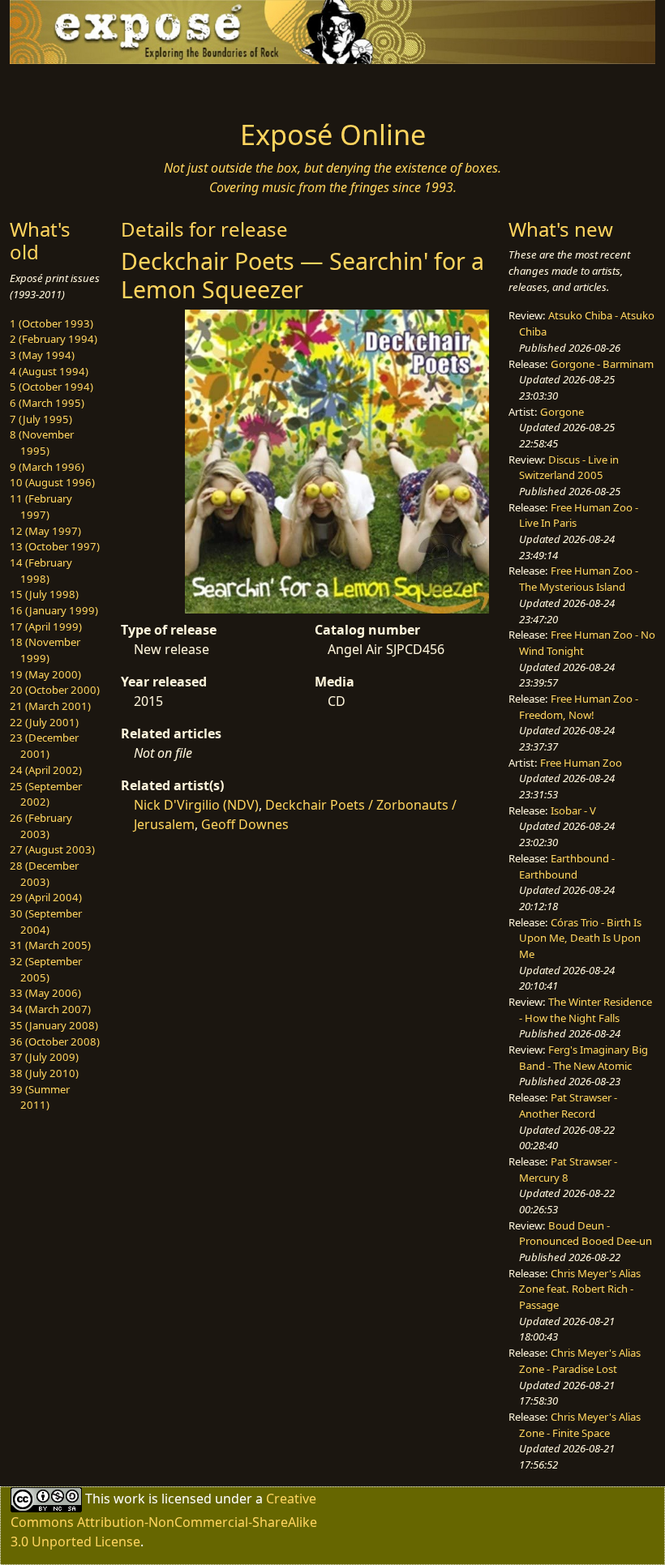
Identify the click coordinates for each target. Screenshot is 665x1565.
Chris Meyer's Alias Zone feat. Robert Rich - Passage (580, 1289)
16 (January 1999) (54, 610)
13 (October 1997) (55, 546)
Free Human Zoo (581, 762)
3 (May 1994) (42, 355)
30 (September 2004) (46, 921)
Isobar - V (573, 810)
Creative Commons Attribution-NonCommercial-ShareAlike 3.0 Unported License (164, 1519)
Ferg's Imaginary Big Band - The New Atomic (583, 1057)
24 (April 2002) (46, 770)
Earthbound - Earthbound (567, 866)
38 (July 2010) (44, 1073)
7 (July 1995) (41, 419)
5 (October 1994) (51, 386)
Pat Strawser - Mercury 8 (568, 1169)
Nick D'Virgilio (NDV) (196, 805)
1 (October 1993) (51, 323)
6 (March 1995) (47, 403)
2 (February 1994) (53, 338)
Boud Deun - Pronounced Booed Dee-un (585, 1233)
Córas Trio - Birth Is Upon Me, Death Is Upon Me (580, 938)
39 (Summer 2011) (40, 1097)
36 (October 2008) (55, 1041)
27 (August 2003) (52, 849)
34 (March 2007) (50, 1009)
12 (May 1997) (45, 531)
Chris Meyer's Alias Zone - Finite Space (580, 1424)
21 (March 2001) (50, 706)
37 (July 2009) (44, 1057)
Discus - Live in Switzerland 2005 (569, 467)
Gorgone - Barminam (602, 364)
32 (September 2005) (46, 969)
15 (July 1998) (44, 594)
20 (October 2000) (55, 689)
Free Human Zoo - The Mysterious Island (578, 578)
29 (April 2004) (46, 897)
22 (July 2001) (44, 722)
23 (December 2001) (44, 745)
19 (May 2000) (45, 674)
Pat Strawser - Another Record (568, 1105)
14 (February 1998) (41, 570)
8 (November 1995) (42, 442)
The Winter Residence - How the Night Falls (585, 1009)
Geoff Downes (245, 824)
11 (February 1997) (41, 506)
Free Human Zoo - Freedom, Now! (578, 706)
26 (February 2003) (41, 825)
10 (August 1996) (52, 482)
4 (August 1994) (49, 371)
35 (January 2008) (54, 1025)
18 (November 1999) (45, 650)
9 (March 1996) (47, 467)
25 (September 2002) (46, 794)
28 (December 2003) (44, 873)
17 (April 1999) (46, 626)
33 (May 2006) (45, 993)
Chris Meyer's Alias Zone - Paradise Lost (580, 1360)
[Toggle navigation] (82, 87)
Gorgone (562, 411)
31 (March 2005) (50, 945)
